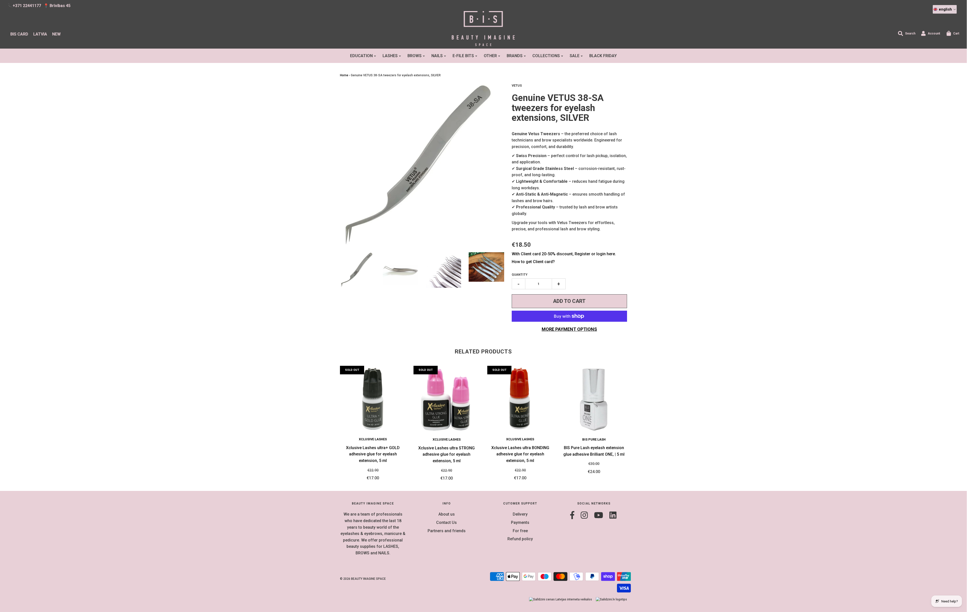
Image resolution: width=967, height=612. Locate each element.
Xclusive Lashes (373, 439)
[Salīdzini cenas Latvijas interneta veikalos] (560, 599)
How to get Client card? (533, 261)
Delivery (520, 514)
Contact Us (446, 522)
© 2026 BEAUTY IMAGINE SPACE (363, 579)
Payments (520, 522)
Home (344, 75)
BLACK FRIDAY (603, 55)
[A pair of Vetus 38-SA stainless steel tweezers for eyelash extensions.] (357, 270)
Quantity (520, 274)
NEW (56, 34)
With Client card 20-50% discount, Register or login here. (564, 253)
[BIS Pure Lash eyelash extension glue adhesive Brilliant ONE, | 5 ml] (594, 399)
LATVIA (40, 34)
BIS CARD (19, 34)
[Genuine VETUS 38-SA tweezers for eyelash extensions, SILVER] (400, 270)
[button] (945, 9)
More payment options (569, 329)
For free (520, 530)
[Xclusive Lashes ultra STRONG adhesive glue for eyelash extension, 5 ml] (446, 399)
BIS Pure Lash (594, 439)
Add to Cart (569, 301)
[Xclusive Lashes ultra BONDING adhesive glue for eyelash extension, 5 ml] (520, 399)
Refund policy (520, 538)
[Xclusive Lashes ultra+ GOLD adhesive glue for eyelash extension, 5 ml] (373, 399)
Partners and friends (447, 530)
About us (446, 514)
